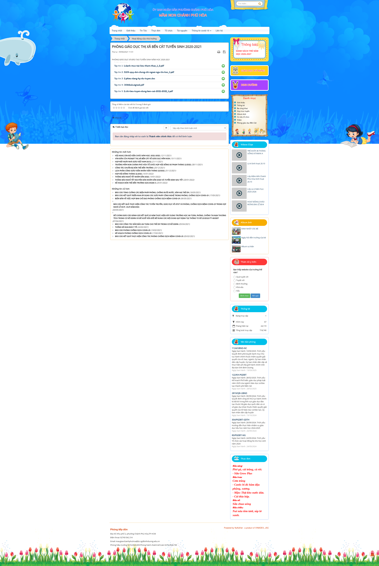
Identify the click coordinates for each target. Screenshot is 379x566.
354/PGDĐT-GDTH (240, 419)
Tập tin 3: (134, 78)
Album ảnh (241, 114)
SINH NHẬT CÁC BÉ (249, 228)
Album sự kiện (247, 246)
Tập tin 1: (139, 65)
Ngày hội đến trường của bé (253, 237)
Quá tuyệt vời (242, 276)
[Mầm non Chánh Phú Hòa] (123, 13)
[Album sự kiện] (236, 248)
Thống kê (241, 105)
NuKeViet (239, 527)
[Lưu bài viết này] (224, 51)
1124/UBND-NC (239, 348)
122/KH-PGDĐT (239, 374)
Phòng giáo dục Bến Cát (247, 123)
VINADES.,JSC (262, 527)
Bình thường (241, 283)
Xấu (238, 290)
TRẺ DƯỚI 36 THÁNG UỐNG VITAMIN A (256, 152)
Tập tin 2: (144, 72)
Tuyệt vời (240, 280)
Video (239, 120)
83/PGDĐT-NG (239, 435)
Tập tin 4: (129, 84)
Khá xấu (239, 287)
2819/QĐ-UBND (239, 393)
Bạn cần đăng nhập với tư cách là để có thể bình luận (153, 136)
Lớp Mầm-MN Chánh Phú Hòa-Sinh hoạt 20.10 (256, 179)
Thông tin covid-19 (201, 30)
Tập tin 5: (143, 91)
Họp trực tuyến (243, 111)
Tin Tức (143, 30)
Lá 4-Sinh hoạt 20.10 (256, 163)
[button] (223, 65)
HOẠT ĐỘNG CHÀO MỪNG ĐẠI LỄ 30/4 (255, 203)
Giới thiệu (130, 30)
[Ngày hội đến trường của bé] (236, 240)
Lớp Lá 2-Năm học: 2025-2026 (255, 190)
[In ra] (219, 51)
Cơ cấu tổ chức (243, 117)
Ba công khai (242, 108)
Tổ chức (168, 30)
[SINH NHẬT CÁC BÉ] (236, 231)
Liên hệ (219, 30)
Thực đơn (155, 30)
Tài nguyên (182, 30)
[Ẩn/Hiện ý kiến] (166, 128)
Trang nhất (117, 30)
